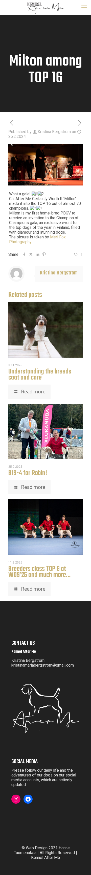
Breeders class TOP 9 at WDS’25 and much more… (39, 572)
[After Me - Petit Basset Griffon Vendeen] (45, 7)
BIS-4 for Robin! (27, 473)
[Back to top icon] (84, 867)
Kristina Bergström (54, 131)
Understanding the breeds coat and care (39, 374)
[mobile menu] (84, 7)
